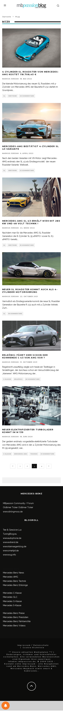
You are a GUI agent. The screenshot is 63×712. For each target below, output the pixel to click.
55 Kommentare (15, 313)
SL (4, 96)
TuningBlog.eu (10, 534)
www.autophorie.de (12, 538)
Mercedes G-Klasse (12, 601)
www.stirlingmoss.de (13, 511)
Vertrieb (12, 96)
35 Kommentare (27, 245)
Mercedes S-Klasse (12, 605)
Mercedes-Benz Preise (13, 613)
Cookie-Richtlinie (33, 648)
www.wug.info (9, 555)
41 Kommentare (47, 454)
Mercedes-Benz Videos (14, 625)
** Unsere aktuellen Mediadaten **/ (30, 652)
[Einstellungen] (5, 705)
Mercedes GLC (10, 597)
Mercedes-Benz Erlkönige (15, 585)
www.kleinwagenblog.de (14, 546)
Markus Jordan (10, 79)
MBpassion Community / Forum (18, 503)
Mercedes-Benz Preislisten (15, 617)
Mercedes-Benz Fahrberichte (16, 621)
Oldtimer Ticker (10, 507)
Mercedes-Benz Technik (14, 581)
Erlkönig (18, 379)
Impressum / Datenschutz (33, 645)
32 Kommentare (27, 170)
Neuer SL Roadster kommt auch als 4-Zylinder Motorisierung (30, 290)
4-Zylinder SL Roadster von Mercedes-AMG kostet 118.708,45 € (30, 73)
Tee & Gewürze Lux (12, 530)
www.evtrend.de (10, 542)
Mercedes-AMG (20, 454)
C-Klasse (7, 379)
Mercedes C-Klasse (12, 593)
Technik (34, 454)
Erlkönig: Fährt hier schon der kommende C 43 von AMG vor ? (25, 356)
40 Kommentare (27, 96)
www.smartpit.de (11, 550)
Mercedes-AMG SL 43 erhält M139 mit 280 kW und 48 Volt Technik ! (31, 222)
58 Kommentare (33, 379)
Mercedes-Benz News (13, 573)
